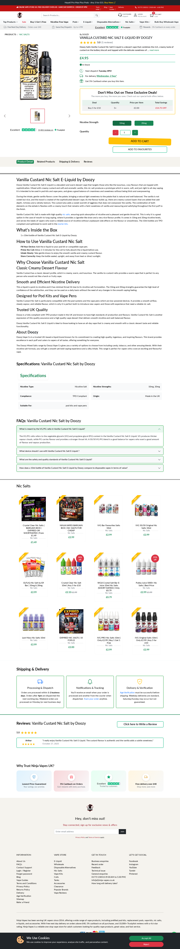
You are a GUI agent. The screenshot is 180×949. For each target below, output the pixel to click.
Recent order (97, 864)
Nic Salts (24, 34)
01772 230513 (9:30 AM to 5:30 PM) (109, 877)
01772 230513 (142, 7)
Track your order (91, 699)
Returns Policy (23, 890)
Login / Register (23, 871)
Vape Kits (58, 874)
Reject (146, 944)
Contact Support (24, 868)
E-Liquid (58, 861)
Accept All (146, 938)
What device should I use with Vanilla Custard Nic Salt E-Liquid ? (49, 451)
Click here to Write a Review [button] (140, 724)
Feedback (96, 868)
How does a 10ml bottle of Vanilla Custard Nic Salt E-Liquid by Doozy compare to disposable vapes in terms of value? (73, 468)
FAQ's (19, 864)
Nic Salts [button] (129, 22)
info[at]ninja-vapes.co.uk (103, 880)
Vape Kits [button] (144, 22)
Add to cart (140, 141)
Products (10, 34)
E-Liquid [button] (87, 22)
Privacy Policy (80, 837)
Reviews (88, 162)
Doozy (85, 35)
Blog (105, 7)
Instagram (133, 864)
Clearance (58, 886)
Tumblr (132, 871)
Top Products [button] (9, 22)
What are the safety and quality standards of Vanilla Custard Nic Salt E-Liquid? (55, 459)
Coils (56, 877)
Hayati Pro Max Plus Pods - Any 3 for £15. (89, 3)
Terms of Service (94, 837)
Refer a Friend (22, 902)
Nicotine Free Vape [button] (59, 22)
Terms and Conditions (26, 883)
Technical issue (98, 871)
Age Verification (127, 693)
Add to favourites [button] (140, 149)
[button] (97, 42)
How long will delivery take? (105, 883)
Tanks (56, 880)
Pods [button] (75, 22)
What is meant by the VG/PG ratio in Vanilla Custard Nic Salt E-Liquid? (52, 429)
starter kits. (63, 224)
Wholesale (59, 864)
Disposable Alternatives (65, 868)
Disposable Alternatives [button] (108, 22)
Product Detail (25, 162)
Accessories (59, 883)
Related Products (46, 162)
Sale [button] (24, 22)
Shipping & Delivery (69, 162)
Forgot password (24, 874)
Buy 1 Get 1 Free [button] (38, 22)
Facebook (133, 861)
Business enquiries (100, 861)
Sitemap (20, 899)
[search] (96, 15)
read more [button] (154, 50)
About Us (20, 861)
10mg (122, 123)
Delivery (121, 7)
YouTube (133, 868)
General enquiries (100, 874)
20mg (144, 123)
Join (122, 832)
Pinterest (133, 874)
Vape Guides (22, 880)
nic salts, (66, 214)
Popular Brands (61, 890)
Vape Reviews (60, 893)
